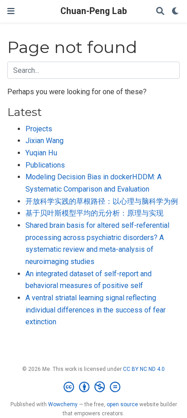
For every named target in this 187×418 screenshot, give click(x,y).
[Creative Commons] (94, 387)
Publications (45, 165)
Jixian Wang (44, 140)
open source (122, 404)
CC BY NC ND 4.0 (144, 369)
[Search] (160, 11)
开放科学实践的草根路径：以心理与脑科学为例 (101, 201)
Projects (38, 129)
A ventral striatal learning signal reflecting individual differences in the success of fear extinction (95, 309)
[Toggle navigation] (11, 11)
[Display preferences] (176, 11)
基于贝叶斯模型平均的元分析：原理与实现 (94, 213)
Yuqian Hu (41, 153)
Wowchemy (63, 404)
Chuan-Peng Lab (93, 11)
